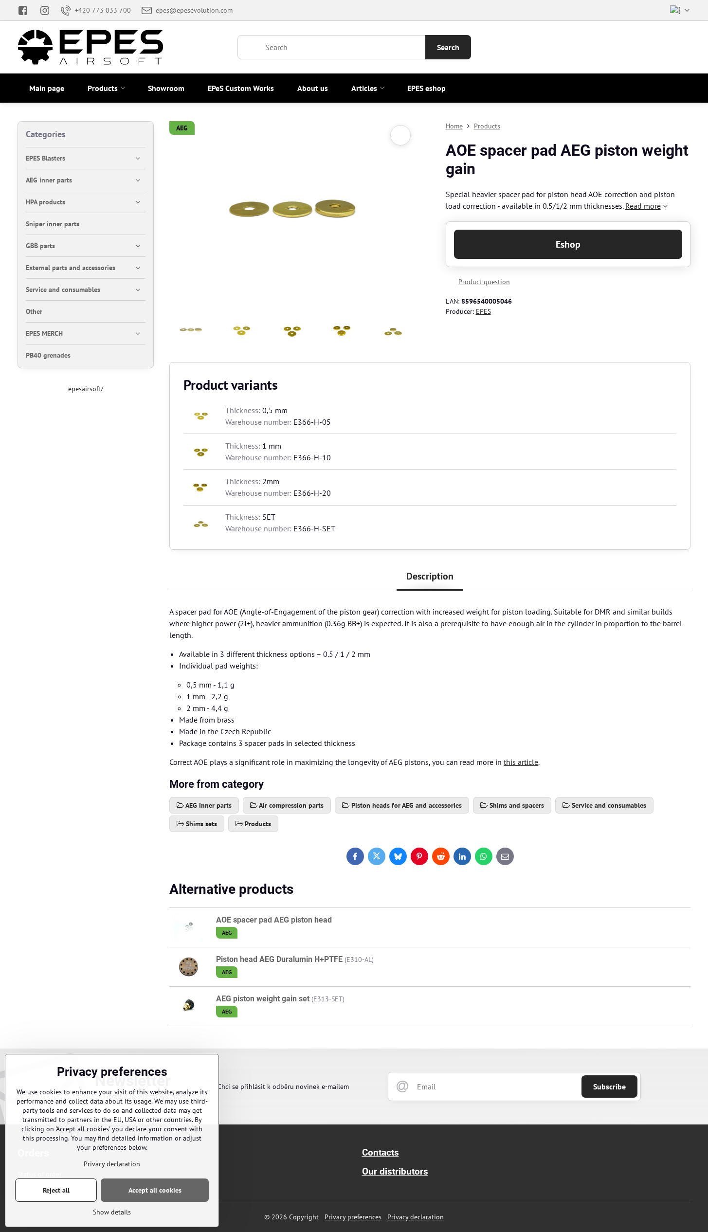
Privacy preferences (353, 1217)
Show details (112, 1212)
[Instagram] (45, 10)
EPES (483, 311)
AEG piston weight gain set (262, 998)
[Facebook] (26, 10)
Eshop (568, 244)
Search (448, 47)
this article (521, 762)
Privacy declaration (415, 1217)
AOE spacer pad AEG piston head (274, 919)
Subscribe (609, 1086)
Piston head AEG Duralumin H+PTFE (280, 959)
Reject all (56, 1190)
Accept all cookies (155, 1190)
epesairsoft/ (85, 388)
